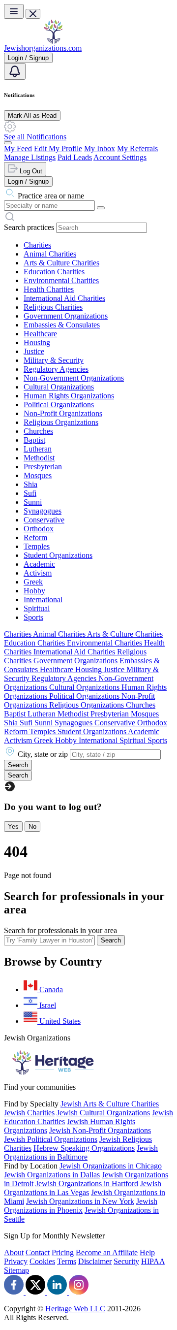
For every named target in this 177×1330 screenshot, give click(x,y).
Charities (37, 245)
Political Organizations (59, 404)
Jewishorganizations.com (43, 48)
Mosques (38, 475)
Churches (38, 431)
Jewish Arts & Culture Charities (109, 1104)
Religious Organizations (61, 422)
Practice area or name (51, 196)
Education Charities (54, 271)
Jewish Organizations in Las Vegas (82, 1188)
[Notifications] (15, 71)
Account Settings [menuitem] (120, 157)
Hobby (34, 590)
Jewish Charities (29, 1112)
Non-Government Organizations (74, 378)
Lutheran (38, 449)
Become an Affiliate (107, 1252)
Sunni (33, 502)
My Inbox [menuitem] (99, 148)
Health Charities (49, 289)
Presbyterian (43, 466)
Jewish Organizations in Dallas (52, 1174)
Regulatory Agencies (56, 369)
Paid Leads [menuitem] (75, 157)
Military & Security (54, 360)
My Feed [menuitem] (18, 148)
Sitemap (16, 1270)
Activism (38, 573)
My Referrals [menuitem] (137, 148)
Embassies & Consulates (62, 325)
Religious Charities (53, 307)
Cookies (42, 1261)
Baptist (34, 440)
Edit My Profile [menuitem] (58, 148)
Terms (66, 1261)
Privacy (16, 1261)
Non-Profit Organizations (63, 413)
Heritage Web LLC (75, 1308)
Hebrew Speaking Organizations (84, 1148)
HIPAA (153, 1261)
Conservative (44, 520)
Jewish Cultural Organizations (103, 1112)
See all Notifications (35, 136)
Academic (39, 564)
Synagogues (42, 511)
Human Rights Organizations (69, 395)
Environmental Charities (61, 280)
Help (147, 1252)
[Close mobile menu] (33, 14)
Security (126, 1261)
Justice (34, 351)
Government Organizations (66, 316)
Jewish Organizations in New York (80, 1201)
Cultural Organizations (59, 387)
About (14, 1252)
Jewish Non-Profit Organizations (100, 1130)
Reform (35, 537)
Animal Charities (50, 254)
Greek (33, 582)
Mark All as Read (32, 115)
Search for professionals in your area (60, 930)
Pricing (63, 1252)
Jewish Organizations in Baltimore (81, 1152)
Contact (38, 1252)
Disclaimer (95, 1261)
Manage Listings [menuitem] (30, 157)
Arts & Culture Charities (61, 263)
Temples (37, 546)
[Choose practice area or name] (101, 207)
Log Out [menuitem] (30, 171)
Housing (37, 342)
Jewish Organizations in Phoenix (80, 1205)
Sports (33, 617)
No (32, 826)
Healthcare (40, 333)
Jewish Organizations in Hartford (86, 1183)
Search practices (29, 227)
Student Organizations (58, 555)
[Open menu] (14, 11)
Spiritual (37, 608)
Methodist (39, 458)
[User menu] (8, 142)
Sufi (30, 493)
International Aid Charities (64, 298)
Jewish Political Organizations (50, 1139)
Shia (30, 484)
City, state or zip (43, 754)
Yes (13, 826)
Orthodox (39, 528)
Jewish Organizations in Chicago (110, 1166)
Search (111, 940)
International (43, 599)
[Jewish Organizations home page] (53, 41)
